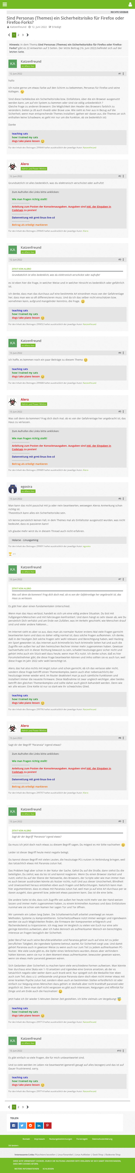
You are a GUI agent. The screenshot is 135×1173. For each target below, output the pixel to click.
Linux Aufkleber (82, 1154)
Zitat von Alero (21, 268)
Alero (85, 230)
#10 (119, 1050)
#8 (119, 737)
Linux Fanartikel (65, 1154)
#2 (119, 176)
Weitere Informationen (26, 1168)
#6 (119, 498)
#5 (119, 411)
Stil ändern (13, 1145)
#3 (119, 259)
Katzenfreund (18, 27)
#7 (119, 579)
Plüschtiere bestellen (45, 1154)
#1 (119, 73)
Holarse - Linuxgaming (25, 540)
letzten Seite (16, 51)
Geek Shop (98, 1154)
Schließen (48, 1168)
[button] (4, 4)
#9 (119, 821)
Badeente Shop (112, 1154)
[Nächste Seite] (27, 35)
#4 (119, 352)
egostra (87, 546)
